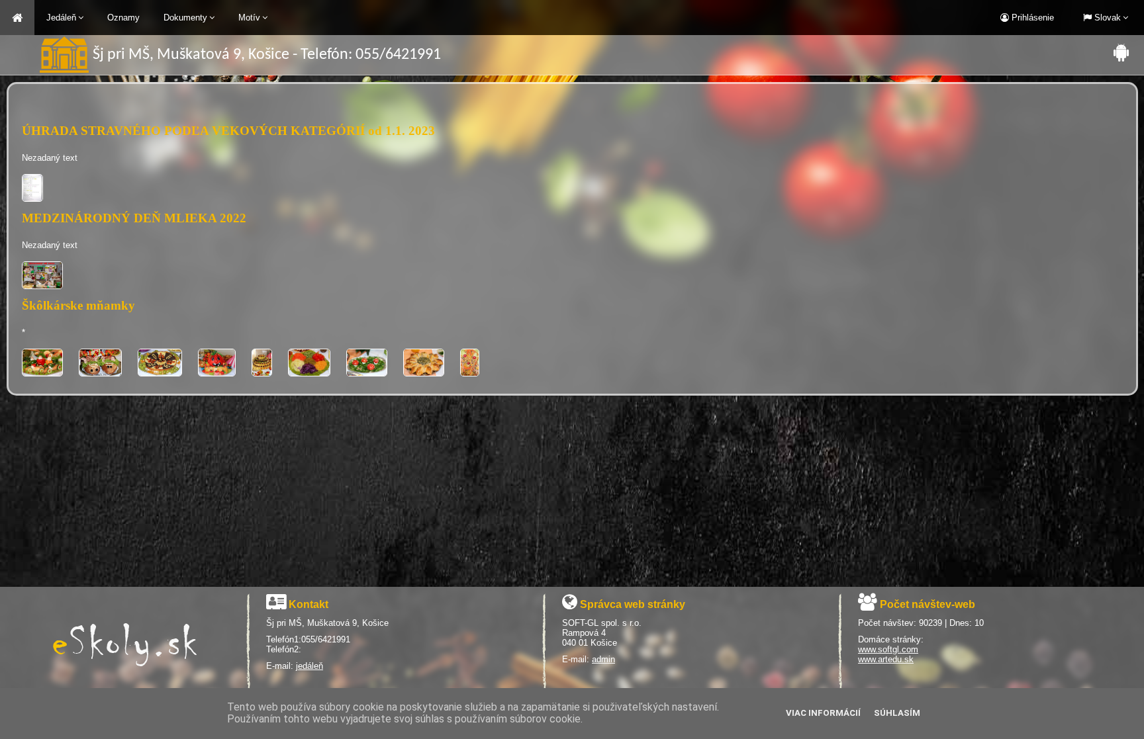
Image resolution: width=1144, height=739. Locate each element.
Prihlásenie (1031, 17)
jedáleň (309, 666)
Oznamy (123, 17)
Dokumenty (185, 17)
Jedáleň (61, 17)
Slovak (1106, 17)
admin (603, 659)
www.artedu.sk (886, 659)
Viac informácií (823, 713)
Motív (249, 17)
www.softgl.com (888, 649)
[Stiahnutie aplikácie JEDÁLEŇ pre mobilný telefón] (1121, 52)
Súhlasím (897, 713)
